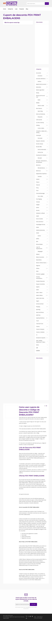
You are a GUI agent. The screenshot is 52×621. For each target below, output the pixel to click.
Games (37, 207)
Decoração (40, 138)
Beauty (37, 92)
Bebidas (37, 102)
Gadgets (38, 204)
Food (37, 190)
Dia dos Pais (40, 152)
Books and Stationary (40, 114)
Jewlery (37, 238)
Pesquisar (21, 9)
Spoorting (38, 309)
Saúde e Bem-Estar (40, 298)
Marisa (25, 523)
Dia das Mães (39, 146)
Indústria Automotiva (40, 230)
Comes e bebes (41, 128)
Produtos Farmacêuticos (39, 277)
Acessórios (40, 75)
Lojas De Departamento (39, 247)
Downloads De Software (41, 155)
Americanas (44, 521)
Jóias (37, 241)
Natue (27, 524)
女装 (37, 347)
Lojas (16, 9)
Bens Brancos (39, 108)
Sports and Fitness (40, 312)
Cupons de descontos (41, 527)
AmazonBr (33, 523)
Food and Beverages (40, 193)
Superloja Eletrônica (40, 318)
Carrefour (24, 524)
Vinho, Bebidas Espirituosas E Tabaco (40, 341)
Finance (37, 182)
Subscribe (33, 604)
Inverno (39, 235)
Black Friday (40, 111)
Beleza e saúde (41, 105)
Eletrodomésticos (41, 168)
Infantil (37, 233)
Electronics (38, 165)
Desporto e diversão (40, 141)
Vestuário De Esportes (40, 337)
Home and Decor (39, 221)
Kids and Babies (39, 244)
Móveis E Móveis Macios (41, 262)
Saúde (37, 289)
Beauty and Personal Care (40, 96)
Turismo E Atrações (40, 329)
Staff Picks (38, 315)
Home (4, 9)
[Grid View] (44, 405)
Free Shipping (39, 199)
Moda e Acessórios (40, 257)
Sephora (31, 524)
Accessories (38, 73)
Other (37, 271)
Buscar (46, 3)
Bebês (39, 99)
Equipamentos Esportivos (41, 173)
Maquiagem (40, 251)
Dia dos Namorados (42, 149)
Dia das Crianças (39, 143)
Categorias (10, 9)
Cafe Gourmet (39, 119)
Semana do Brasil (39, 303)
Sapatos (38, 286)
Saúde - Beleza (39, 292)
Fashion (37, 179)
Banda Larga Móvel (40, 90)
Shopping (38, 306)
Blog (27, 9)
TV (36, 335)
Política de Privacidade (38, 617)
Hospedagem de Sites (40, 224)
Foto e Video (40, 196)
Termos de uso (40, 616)
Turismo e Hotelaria (40, 332)
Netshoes (39, 521)
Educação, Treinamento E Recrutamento (41, 161)
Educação (40, 158)
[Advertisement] (41, 44)
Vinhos (37, 344)
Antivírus (39, 81)
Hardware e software (40, 213)
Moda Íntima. (39, 259)
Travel (37, 320)
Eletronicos (38, 170)
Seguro (37, 301)
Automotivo (38, 87)
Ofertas (37, 268)
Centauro (29, 523)
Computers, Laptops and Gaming (41, 131)
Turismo (38, 326)
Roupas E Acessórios (40, 284)
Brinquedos (40, 116)
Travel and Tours (39, 323)
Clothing (38, 125)
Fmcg (37, 187)
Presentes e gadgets (40, 274)
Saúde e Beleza (39, 295)
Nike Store (21, 523)
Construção (38, 135)
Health (37, 216)
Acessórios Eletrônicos (40, 78)
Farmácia (40, 176)
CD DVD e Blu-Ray (40, 122)
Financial (38, 184)
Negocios (38, 265)
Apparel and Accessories (41, 84)
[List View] (46, 405)
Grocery (37, 210)
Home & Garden (39, 218)
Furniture (38, 201)
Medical (37, 254)
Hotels (37, 227)
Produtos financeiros (40, 281)
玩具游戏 (38, 350)
